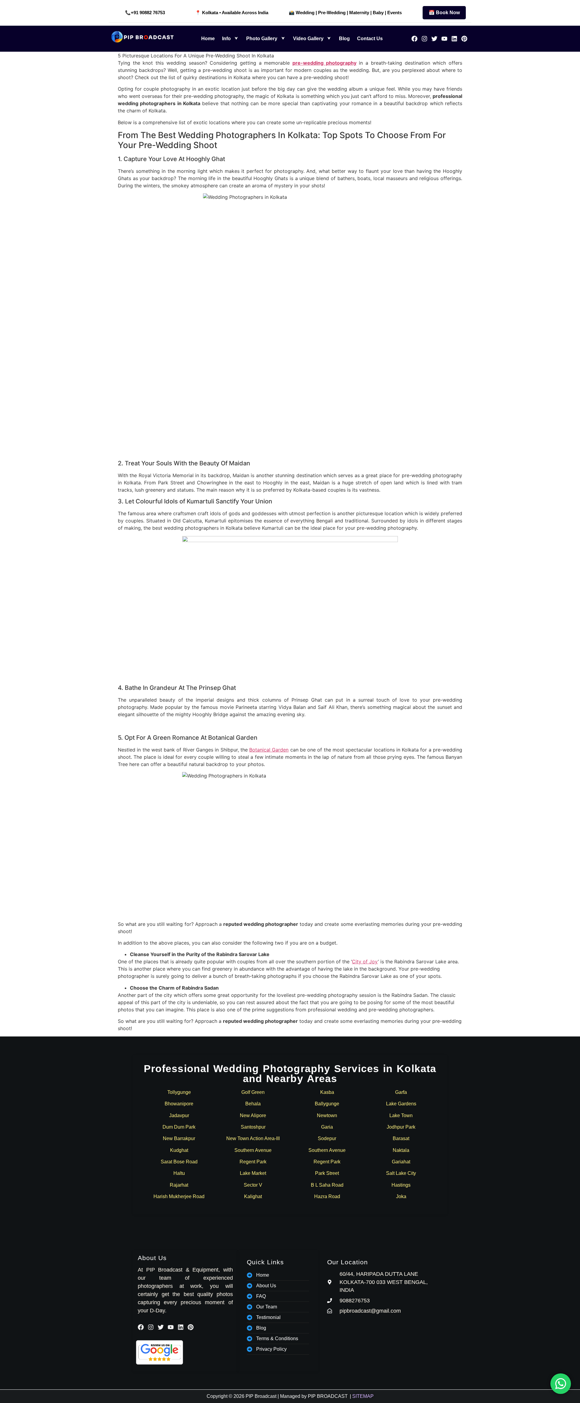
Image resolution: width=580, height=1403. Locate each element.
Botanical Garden (268, 750)
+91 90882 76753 (148, 12)
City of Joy (365, 962)
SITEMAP (363, 1396)
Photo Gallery (261, 38)
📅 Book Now (444, 12)
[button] (230, 39)
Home (208, 38)
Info (226, 38)
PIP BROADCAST (328, 1396)
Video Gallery (308, 38)
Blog (344, 38)
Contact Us (370, 38)
